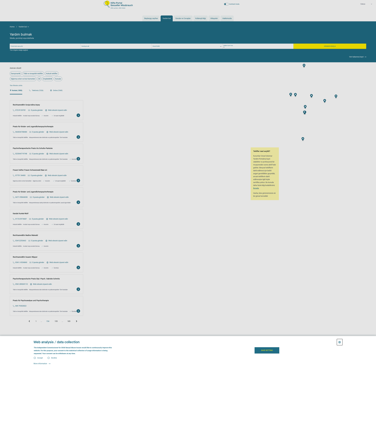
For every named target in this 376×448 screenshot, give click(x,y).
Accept (40, 358)
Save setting (267, 350)
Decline (54, 358)
